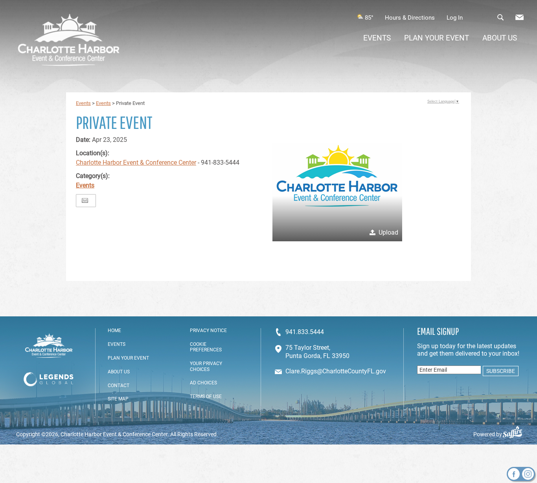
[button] (337, 176)
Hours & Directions (410, 17)
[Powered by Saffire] (516, 434)
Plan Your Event (436, 37)
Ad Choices (203, 383)
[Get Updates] (519, 19)
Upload (388, 232)
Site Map (118, 399)
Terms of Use (206, 396)
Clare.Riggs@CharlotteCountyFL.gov (335, 371)
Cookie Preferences (206, 347)
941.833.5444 (304, 332)
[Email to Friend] (85, 200)
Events (377, 37)
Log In (455, 17)
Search (500, 17)
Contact (118, 385)
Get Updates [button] (519, 17)
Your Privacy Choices (206, 366)
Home (114, 330)
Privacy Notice (208, 330)
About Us (499, 37)
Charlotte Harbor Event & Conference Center (136, 162)
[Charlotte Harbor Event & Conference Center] (68, 41)
